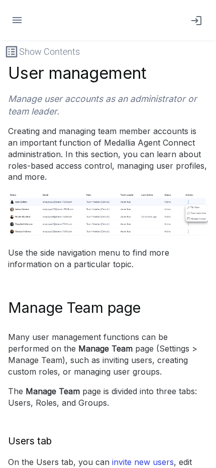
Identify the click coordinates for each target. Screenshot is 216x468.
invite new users (143, 462)
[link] (194, 20)
